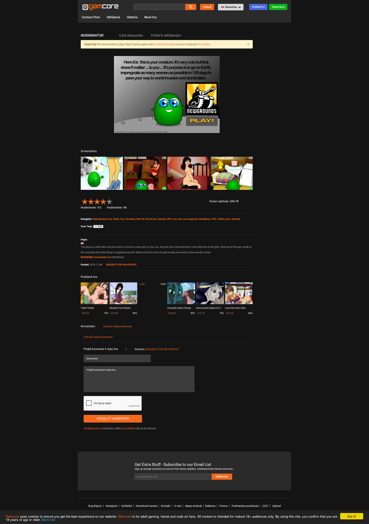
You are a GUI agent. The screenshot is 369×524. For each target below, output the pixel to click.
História (132, 17)
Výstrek (235, 219)
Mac (207, 44)
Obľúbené (113, 17)
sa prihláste (129, 428)
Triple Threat (87, 308)
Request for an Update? (162, 349)
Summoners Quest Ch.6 (208, 308)
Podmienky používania (245, 506)
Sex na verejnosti (187, 219)
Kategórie (111, 506)
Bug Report (95, 506)
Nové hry (150, 17)
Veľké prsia (224, 219)
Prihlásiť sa (258, 6)
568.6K (172, 313)
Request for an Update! (121, 264)
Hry (122, 219)
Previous (85, 165)
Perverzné (151, 219)
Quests (162, 219)
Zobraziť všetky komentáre (117, 326)
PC (199, 44)
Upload (207, 6)
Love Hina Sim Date (235, 308)
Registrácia (278, 6)
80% (135, 313)
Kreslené (130, 219)
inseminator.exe (103, 257)
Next (248, 165)
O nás (177, 506)
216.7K (201, 313)
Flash (116, 219)
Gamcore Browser (165, 44)
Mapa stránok (193, 506)
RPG (169, 219)
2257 (265, 506)
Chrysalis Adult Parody (179, 308)
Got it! (351, 516)
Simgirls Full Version (120, 308)
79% (106, 313)
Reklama (210, 506)
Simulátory (204, 219)
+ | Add (98, 226)
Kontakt (165, 506)
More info (48, 519)
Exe (110, 219)
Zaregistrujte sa (93, 428)
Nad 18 (140, 219)
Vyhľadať (126, 506)
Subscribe (222, 476)
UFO (214, 219)
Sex (175, 219)
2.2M (142, 284)
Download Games (146, 506)
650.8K (114, 313)
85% (193, 313)
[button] (231, 7)
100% (163, 284)
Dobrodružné (100, 219)
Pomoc (223, 506)
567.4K (230, 313)
